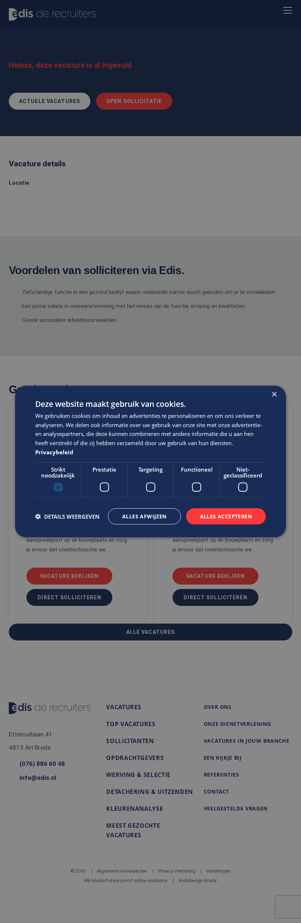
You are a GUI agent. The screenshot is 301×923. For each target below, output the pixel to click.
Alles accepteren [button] (226, 515)
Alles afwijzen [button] (144, 515)
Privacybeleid (54, 451)
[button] (67, 516)
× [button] (274, 394)
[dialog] (150, 461)
